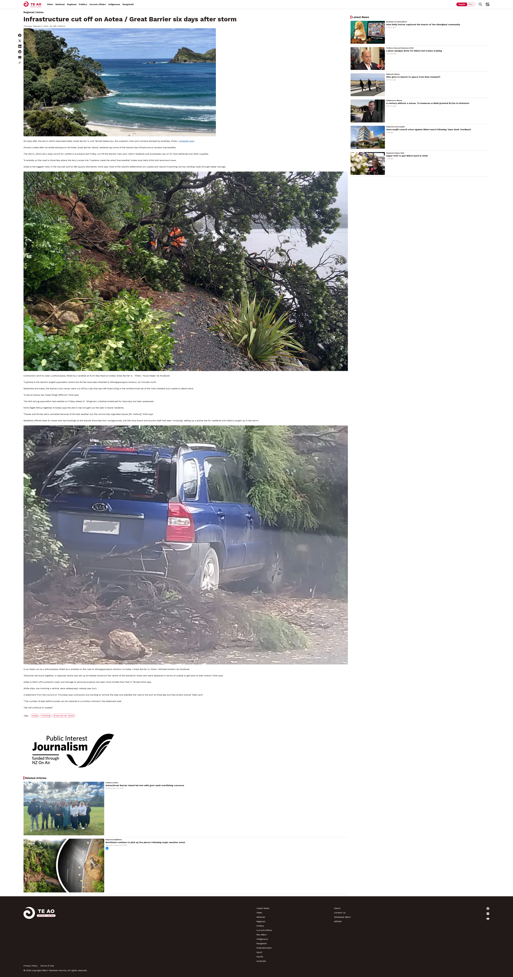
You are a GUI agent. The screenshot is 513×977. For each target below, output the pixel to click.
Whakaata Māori (342, 917)
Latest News (262, 908)
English (462, 4)
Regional (71, 4)
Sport (259, 952)
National (60, 4)
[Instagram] (450, 913)
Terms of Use (47, 965)
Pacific (259, 956)
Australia (261, 961)
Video (50, 4)
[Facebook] (450, 908)
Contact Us (339, 912)
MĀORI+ (338, 921)
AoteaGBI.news (186, 141)
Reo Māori (261, 934)
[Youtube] (450, 918)
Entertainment (263, 948)
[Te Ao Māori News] (40, 934)
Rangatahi (128, 4)
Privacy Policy (31, 965)
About (337, 908)
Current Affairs (97, 4)
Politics (83, 4)
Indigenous (114, 4)
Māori (471, 4)
